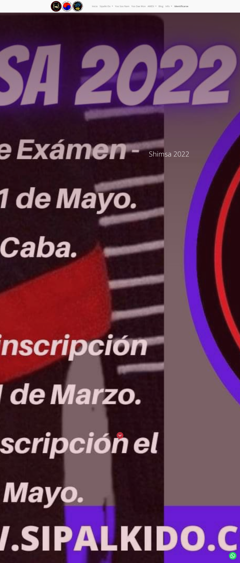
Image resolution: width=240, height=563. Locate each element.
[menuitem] (95, 6)
